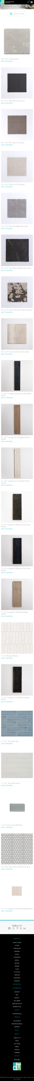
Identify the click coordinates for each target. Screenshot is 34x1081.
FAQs (17, 1041)
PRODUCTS (17, 939)
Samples (17, 981)
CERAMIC (17, 951)
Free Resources (17, 1024)
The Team (17, 1044)
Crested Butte (17, 1004)
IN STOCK (17, 972)
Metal (17, 960)
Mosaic (17, 963)
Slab (17, 969)
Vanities (17, 975)
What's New (17, 942)
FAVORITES (17, 978)
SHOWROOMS (17, 988)
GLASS (17, 954)
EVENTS (17, 1049)
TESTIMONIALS (17, 1014)
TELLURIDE (17, 1001)
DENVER (16, 992)
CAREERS (17, 1052)
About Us (17, 1038)
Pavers (17, 966)
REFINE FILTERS (18, 14)
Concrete (17, 957)
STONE (17, 945)
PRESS (17, 1047)
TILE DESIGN (17, 1021)
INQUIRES (17, 1060)
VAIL (17, 995)
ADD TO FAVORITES (7, 61)
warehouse (17, 1006)
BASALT (17, 998)
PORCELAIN (17, 948)
